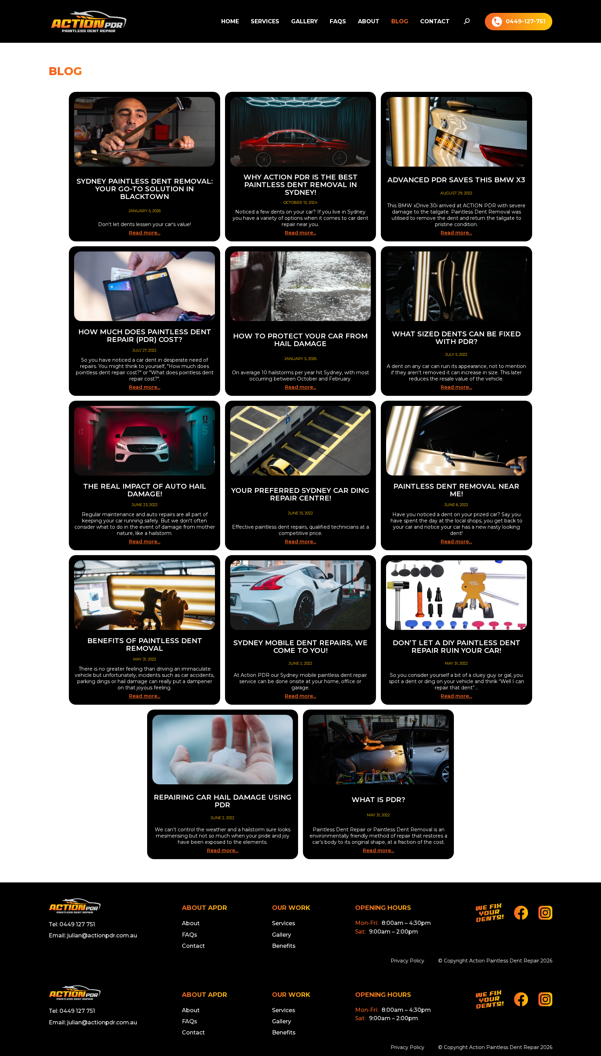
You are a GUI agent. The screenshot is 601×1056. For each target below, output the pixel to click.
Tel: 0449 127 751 (72, 924)
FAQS (338, 21)
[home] (89, 21)
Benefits (284, 946)
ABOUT (368, 21)
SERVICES (265, 21)
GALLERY (304, 21)
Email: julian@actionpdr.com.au (93, 935)
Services (283, 923)
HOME (230, 21)
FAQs (189, 934)
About (191, 923)
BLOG (399, 21)
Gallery (281, 934)
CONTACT (435, 21)
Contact (193, 946)
